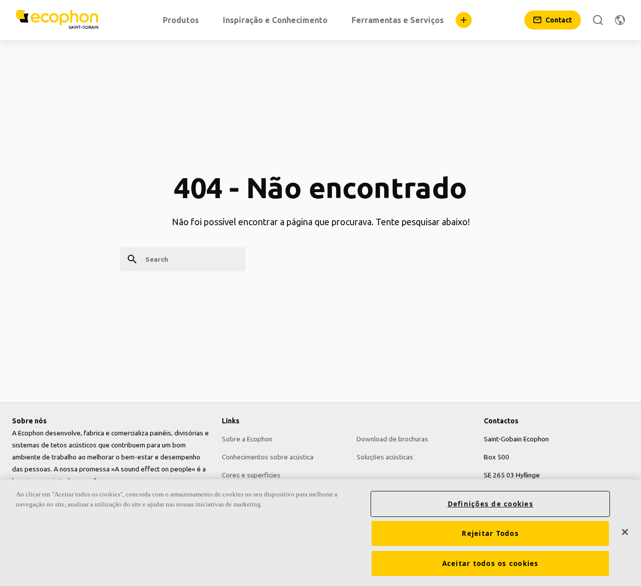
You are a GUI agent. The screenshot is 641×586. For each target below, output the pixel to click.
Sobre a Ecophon (247, 439)
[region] (320, 532)
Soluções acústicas (385, 457)
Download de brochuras (392, 439)
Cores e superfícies (251, 475)
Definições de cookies (490, 503)
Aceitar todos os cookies (490, 563)
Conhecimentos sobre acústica (267, 457)
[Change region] (620, 20)
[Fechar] (625, 532)
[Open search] (598, 20)
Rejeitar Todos (490, 533)
